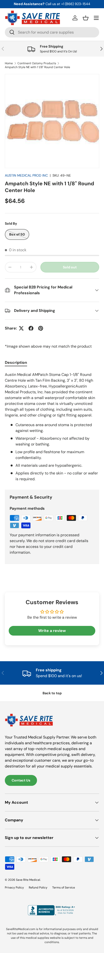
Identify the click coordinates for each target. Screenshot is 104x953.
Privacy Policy (14, 887)
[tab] (16, 362)
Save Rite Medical (28, 880)
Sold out (70, 267)
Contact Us (21, 780)
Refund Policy (38, 887)
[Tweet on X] (21, 328)
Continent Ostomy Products (36, 63)
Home (9, 63)
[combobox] (52, 32)
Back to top (52, 693)
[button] (85, 18)
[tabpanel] (52, 427)
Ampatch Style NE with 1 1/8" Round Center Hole (37, 67)
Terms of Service (63, 887)
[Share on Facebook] (31, 328)
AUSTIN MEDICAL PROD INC (26, 175)
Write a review (52, 630)
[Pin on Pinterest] (40, 328)
